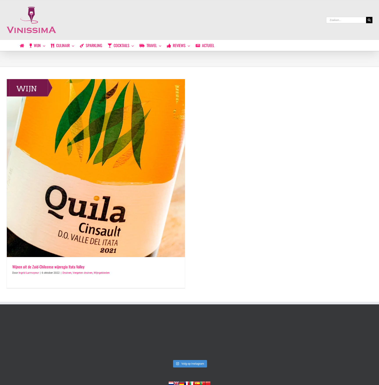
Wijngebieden (102, 272)
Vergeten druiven (83, 272)
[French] (187, 383)
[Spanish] (197, 383)
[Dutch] (171, 383)
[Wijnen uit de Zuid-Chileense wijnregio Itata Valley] (96, 168)
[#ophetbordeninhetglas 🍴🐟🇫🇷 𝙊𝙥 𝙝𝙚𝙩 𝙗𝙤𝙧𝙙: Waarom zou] (42, 336)
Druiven (67, 272)
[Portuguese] (202, 383)
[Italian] (192, 383)
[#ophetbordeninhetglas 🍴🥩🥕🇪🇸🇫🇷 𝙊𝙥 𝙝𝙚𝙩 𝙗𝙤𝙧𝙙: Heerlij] (116, 336)
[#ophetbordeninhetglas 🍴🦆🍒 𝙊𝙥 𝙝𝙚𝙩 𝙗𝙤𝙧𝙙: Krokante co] (189, 336)
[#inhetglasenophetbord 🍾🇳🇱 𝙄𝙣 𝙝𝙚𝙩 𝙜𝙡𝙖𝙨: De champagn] (263, 336)
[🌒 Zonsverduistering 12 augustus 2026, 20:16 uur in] (336, 336)
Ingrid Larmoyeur (29, 272)
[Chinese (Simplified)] (208, 383)
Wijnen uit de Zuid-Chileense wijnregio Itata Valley (48, 267)
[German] (181, 383)
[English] (176, 383)
